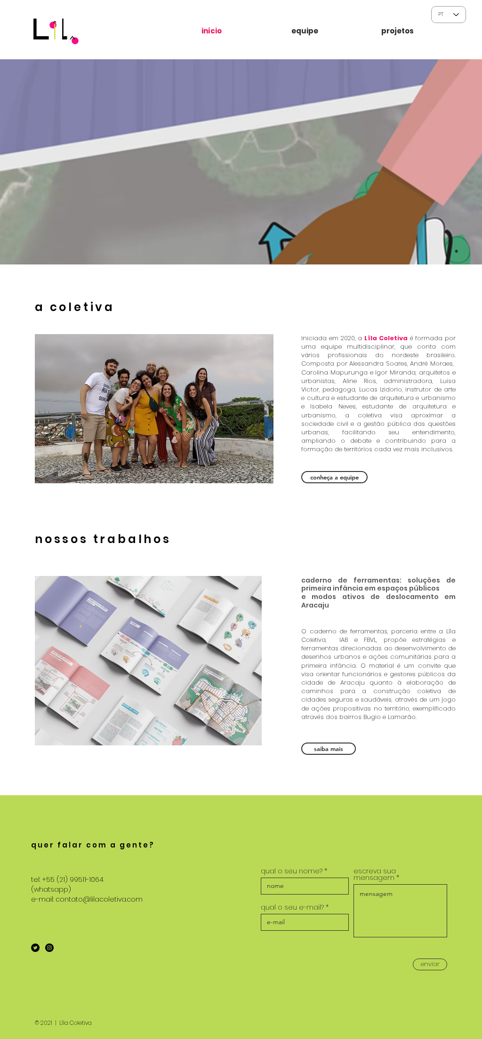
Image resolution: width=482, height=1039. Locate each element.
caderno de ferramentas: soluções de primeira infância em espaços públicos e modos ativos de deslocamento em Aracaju (378, 592)
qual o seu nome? (291, 871)
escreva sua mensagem (374, 874)
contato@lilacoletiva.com (99, 899)
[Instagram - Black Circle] (49, 947)
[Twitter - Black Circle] (35, 947)
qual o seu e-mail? (292, 907)
